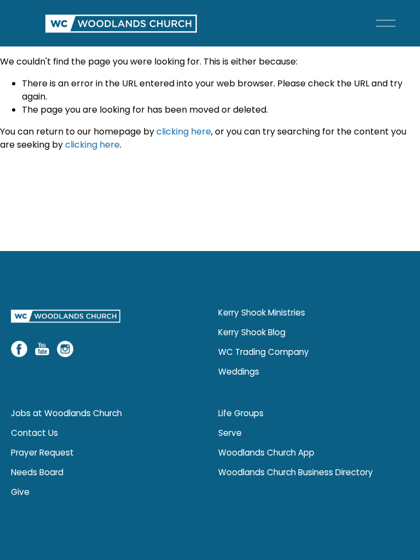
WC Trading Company (263, 352)
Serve (230, 433)
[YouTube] (42, 349)
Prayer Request (42, 452)
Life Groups (241, 413)
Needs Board (37, 472)
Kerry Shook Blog (251, 332)
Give (20, 492)
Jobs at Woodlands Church (66, 413)
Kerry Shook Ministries (261, 312)
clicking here (183, 131)
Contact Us (34, 433)
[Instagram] (65, 349)
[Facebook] (19, 349)
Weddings (238, 371)
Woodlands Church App (266, 452)
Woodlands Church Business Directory (295, 472)
